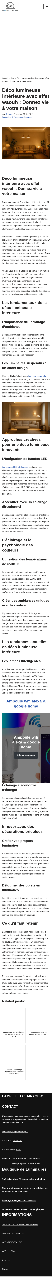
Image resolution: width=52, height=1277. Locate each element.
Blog (12, 78)
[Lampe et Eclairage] (10, 6)
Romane (9, 114)
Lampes (27, 117)
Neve (14, 1163)
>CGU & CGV (8, 1251)
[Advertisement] (26, 41)
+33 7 (18, 1149)
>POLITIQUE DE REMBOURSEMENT (20, 1224)
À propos (6, 1260)
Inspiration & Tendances (12, 117)
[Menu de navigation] (46, 6)
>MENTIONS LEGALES (13, 1233)
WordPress (35, 1163)
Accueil (5, 78)
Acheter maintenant (26, 755)
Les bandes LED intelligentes (15, 467)
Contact (5, 1269)
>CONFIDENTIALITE (12, 1242)
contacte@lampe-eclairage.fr (15, 1131)
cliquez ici (17, 1140)
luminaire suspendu (37, 376)
